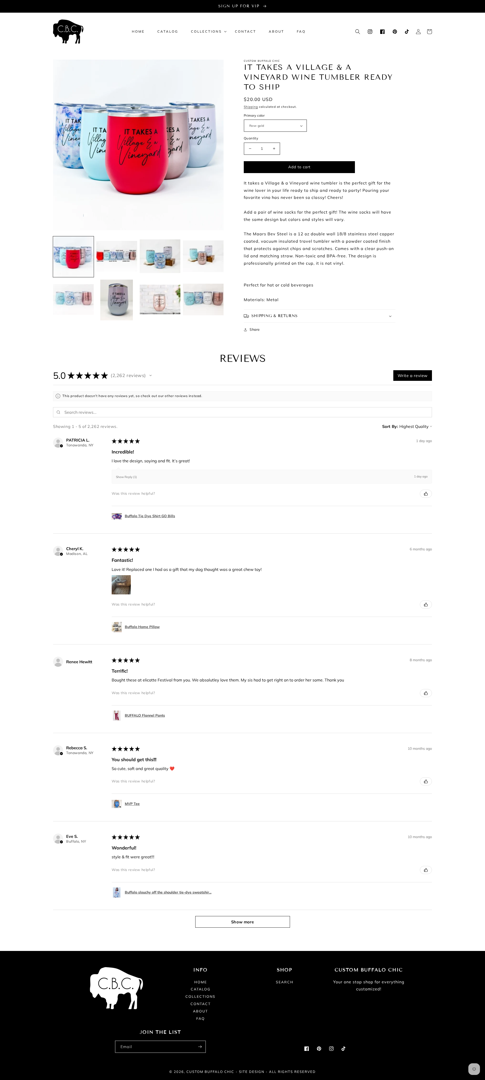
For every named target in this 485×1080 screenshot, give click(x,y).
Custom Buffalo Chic (210, 1072)
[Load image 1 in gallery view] (73, 256)
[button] (207, 31)
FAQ (200, 1018)
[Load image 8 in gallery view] (203, 300)
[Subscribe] (199, 1047)
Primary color (254, 115)
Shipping (251, 107)
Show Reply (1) (126, 477)
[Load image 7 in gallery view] (160, 300)
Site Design (251, 1072)
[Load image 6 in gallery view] (116, 300)
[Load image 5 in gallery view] (73, 300)
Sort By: (390, 426)
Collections (200, 996)
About (200, 1011)
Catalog (200, 989)
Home (200, 982)
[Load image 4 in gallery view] (203, 256)
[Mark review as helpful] (426, 494)
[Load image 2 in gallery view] (116, 256)
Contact (200, 1004)
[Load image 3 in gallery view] (160, 256)
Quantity (251, 138)
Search (285, 982)
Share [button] (255, 329)
